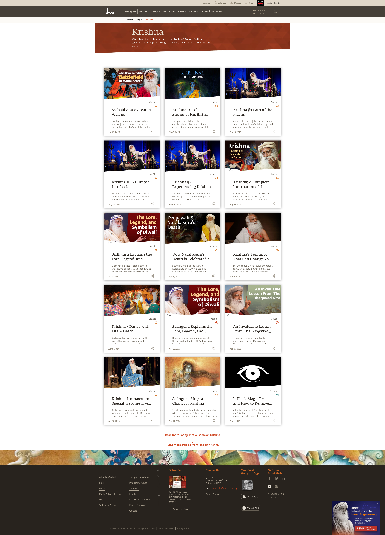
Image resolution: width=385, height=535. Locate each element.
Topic (139, 20)
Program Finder (261, 11)
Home (130, 20)
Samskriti (134, 488)
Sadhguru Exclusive (109, 505)
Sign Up (277, 3)
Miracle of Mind (107, 477)
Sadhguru (130, 11)
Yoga (101, 500)
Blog (101, 483)
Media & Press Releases (111, 494)
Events (182, 11)
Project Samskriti (138, 505)
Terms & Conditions (166, 528)
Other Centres (213, 494)
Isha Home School (138, 483)
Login (269, 3)
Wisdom (144, 11)
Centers (194, 11)
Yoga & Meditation (164, 11)
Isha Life (133, 494)
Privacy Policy (183, 528)
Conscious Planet (212, 11)
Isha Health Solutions (140, 500)
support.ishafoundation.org (223, 488)
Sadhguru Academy (139, 477)
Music (102, 488)
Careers (133, 511)
